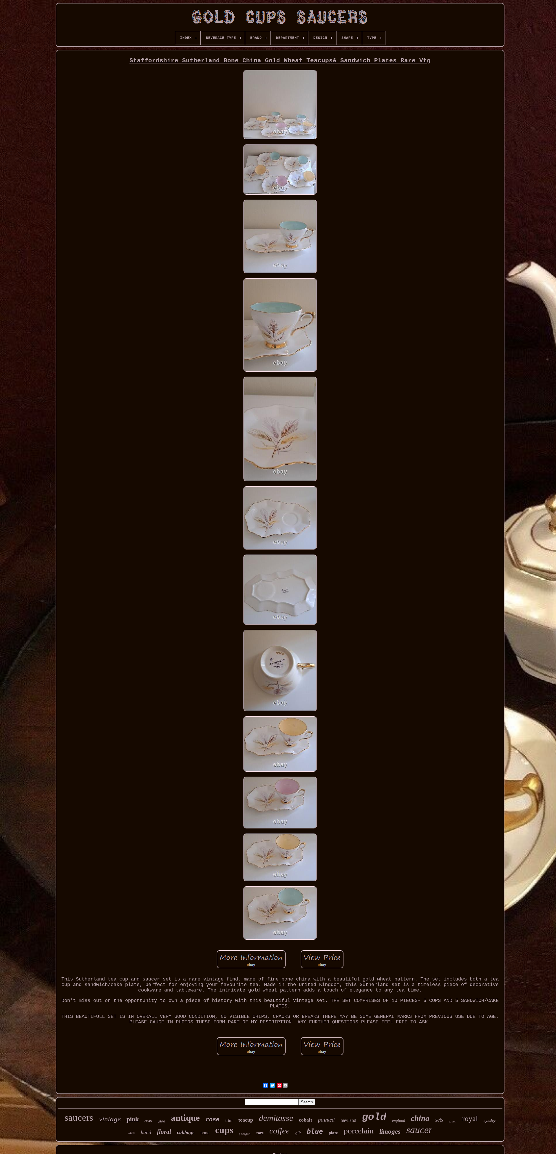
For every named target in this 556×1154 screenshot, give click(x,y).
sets (439, 1120)
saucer (419, 1129)
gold (374, 1117)
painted (326, 1120)
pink (133, 1119)
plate (333, 1133)
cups (224, 1130)
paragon (244, 1133)
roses (148, 1121)
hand (146, 1132)
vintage (110, 1119)
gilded (161, 1121)
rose (213, 1119)
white (131, 1133)
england (398, 1120)
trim (229, 1120)
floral (164, 1131)
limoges (389, 1131)
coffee (279, 1130)
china (420, 1118)
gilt (298, 1133)
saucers (79, 1117)
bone (204, 1132)
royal (470, 1118)
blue (315, 1131)
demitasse (276, 1118)
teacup (245, 1120)
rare (260, 1133)
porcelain (359, 1130)
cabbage (186, 1132)
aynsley (489, 1120)
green (452, 1121)
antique (185, 1118)
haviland (348, 1120)
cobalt (305, 1120)
